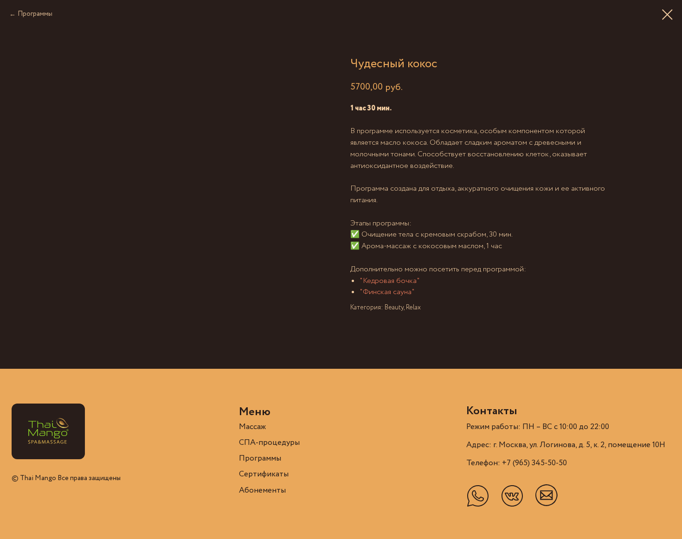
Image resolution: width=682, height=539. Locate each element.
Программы (35, 14)
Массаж (252, 427)
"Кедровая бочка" (390, 281)
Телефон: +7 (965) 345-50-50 (516, 463)
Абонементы (262, 490)
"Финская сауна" (387, 292)
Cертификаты (264, 474)
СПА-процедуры (269, 443)
